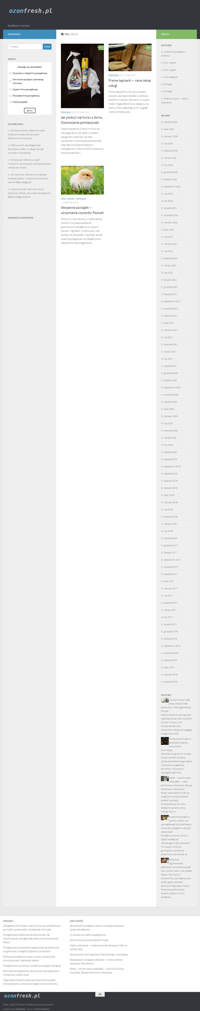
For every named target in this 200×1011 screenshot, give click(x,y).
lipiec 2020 (169, 409)
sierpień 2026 (170, 122)
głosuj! (30, 110)
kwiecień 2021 (171, 344)
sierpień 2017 (170, 574)
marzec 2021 (170, 351)
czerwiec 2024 (171, 222)
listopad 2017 (170, 552)
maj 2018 (168, 509)
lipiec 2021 (169, 323)
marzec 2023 (170, 244)
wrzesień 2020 (171, 394)
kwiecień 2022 (171, 258)
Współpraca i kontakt (19, 25)
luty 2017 (168, 617)
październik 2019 (172, 466)
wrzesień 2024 (171, 215)
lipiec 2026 (169, 129)
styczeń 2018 (170, 538)
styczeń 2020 (170, 452)
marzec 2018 (170, 524)
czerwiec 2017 (171, 588)
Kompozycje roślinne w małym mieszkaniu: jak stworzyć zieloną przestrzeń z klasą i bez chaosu (29, 164)
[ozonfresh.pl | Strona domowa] (32, 11)
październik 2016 (172, 646)
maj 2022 (168, 251)
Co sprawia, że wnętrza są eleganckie (88, 934)
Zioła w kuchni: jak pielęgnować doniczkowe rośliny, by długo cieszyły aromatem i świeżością (26, 149)
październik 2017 (172, 559)
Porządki (66, 112)
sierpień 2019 (170, 473)
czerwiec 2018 (171, 502)
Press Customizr (42, 1009)
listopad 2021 (170, 294)
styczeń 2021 (170, 366)
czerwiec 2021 (171, 330)
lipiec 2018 (169, 495)
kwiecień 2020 (171, 430)
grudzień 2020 (171, 373)
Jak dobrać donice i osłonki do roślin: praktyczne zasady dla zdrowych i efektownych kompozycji (26, 134)
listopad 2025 (170, 179)
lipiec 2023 (169, 229)
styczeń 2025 (170, 208)
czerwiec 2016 (171, 674)
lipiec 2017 (169, 581)
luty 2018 (168, 531)
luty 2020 (168, 445)
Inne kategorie (171, 77)
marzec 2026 (170, 157)
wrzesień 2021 (171, 308)
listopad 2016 (170, 638)
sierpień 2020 (170, 401)
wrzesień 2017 (171, 567)
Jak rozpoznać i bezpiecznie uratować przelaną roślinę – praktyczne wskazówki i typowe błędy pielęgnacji (28, 178)
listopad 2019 (170, 459)
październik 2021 (172, 301)
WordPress (20, 1009)
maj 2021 (168, 337)
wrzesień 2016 (171, 653)
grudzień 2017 (171, 545)
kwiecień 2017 (171, 602)
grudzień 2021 (171, 287)
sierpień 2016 (170, 660)
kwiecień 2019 (171, 480)
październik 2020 (172, 387)
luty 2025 (168, 201)
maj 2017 (168, 595)
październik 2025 (172, 186)
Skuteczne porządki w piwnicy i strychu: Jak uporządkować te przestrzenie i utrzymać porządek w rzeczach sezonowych (176, 824)
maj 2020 (168, 423)
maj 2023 (168, 236)
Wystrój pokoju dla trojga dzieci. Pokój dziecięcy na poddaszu (99, 954)
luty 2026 (168, 165)
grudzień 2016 (171, 631)
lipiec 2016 (169, 667)
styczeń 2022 (170, 279)
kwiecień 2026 (171, 150)
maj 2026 (168, 143)
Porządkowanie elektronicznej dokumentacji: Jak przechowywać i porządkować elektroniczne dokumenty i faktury (31, 938)
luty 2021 (168, 358)
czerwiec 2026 (171, 136)
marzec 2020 (170, 437)
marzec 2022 (170, 265)
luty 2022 (168, 272)
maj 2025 (168, 193)
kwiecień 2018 (171, 516)
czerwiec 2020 (171, 416)
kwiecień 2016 (171, 681)
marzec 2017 (170, 610)
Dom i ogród (67, 199)
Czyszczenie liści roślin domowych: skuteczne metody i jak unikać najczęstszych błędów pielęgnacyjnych (29, 193)
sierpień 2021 (170, 315)
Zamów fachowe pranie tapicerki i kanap (89, 940)
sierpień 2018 (170, 488)
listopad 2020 (170, 380)
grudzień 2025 (171, 172)
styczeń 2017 (170, 624)
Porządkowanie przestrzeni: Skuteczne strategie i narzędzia (32, 965)
